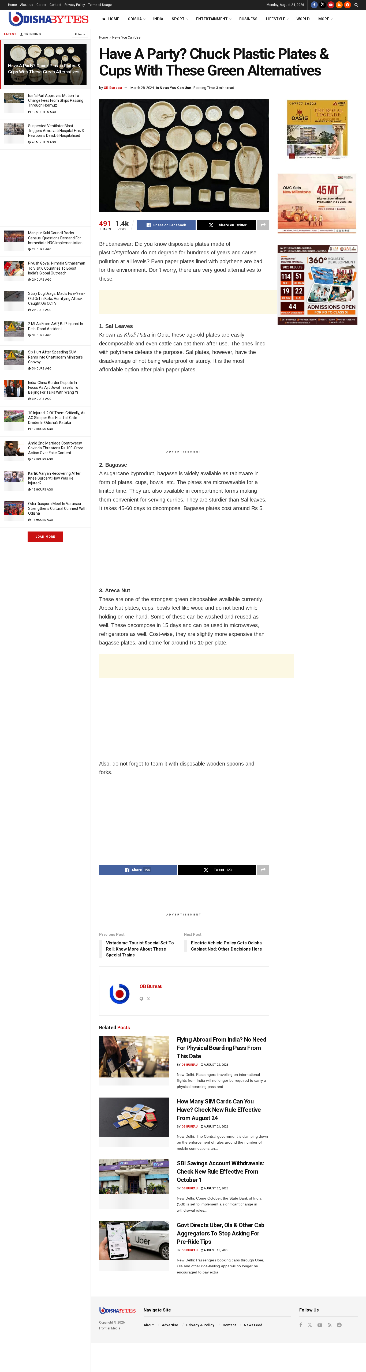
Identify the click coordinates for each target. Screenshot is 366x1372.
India (158, 19)
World (303, 19)
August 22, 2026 (215, 1064)
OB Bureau (113, 88)
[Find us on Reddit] (347, 5)
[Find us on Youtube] (330, 5)
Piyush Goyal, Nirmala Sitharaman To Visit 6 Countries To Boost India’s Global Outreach (56, 268)
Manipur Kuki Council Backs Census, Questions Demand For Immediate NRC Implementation (55, 238)
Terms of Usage (100, 5)
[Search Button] (356, 5)
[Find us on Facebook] (314, 5)
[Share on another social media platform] (263, 225)
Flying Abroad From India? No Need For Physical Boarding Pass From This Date (221, 1048)
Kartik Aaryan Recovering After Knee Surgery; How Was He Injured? (54, 478)
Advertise (170, 1325)
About (149, 1325)
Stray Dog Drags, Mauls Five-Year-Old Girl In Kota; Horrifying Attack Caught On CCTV (56, 298)
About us (26, 5)
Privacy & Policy (200, 1325)
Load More (45, 536)
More (323, 19)
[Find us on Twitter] (322, 5)
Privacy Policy (75, 5)
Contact (55, 5)
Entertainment (212, 19)
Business (248, 19)
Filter (78, 34)
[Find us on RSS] (339, 5)
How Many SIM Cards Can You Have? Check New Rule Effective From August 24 (219, 1109)
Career (41, 5)
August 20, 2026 (215, 1188)
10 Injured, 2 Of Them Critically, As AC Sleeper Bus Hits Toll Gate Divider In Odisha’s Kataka (56, 418)
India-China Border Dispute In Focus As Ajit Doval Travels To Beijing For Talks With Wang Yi (53, 387)
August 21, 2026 (215, 1126)
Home (12, 5)
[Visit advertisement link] (317, 130)
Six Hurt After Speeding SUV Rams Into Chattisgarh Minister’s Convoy (55, 357)
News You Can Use (126, 37)
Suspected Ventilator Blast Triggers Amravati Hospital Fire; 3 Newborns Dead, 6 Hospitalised (56, 131)
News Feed (253, 1325)
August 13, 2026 (215, 1250)
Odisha (135, 19)
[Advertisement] (45, 187)
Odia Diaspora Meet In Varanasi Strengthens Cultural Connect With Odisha (57, 508)
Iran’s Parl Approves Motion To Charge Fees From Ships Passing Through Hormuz (55, 100)
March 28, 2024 (142, 88)
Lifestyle (275, 19)
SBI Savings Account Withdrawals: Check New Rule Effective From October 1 (220, 1171)
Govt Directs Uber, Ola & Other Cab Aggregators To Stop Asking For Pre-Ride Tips (220, 1233)
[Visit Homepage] (48, 19)
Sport (178, 19)
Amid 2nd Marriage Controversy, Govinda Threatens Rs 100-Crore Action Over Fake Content (55, 448)
